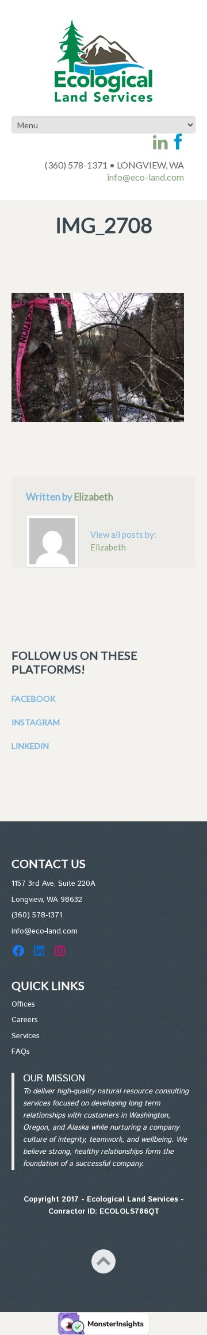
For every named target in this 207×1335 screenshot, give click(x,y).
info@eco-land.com (145, 176)
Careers (25, 1020)
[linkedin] (160, 142)
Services (26, 1036)
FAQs (21, 1051)
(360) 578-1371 (37, 915)
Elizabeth (93, 497)
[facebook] (178, 142)
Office (22, 1004)
